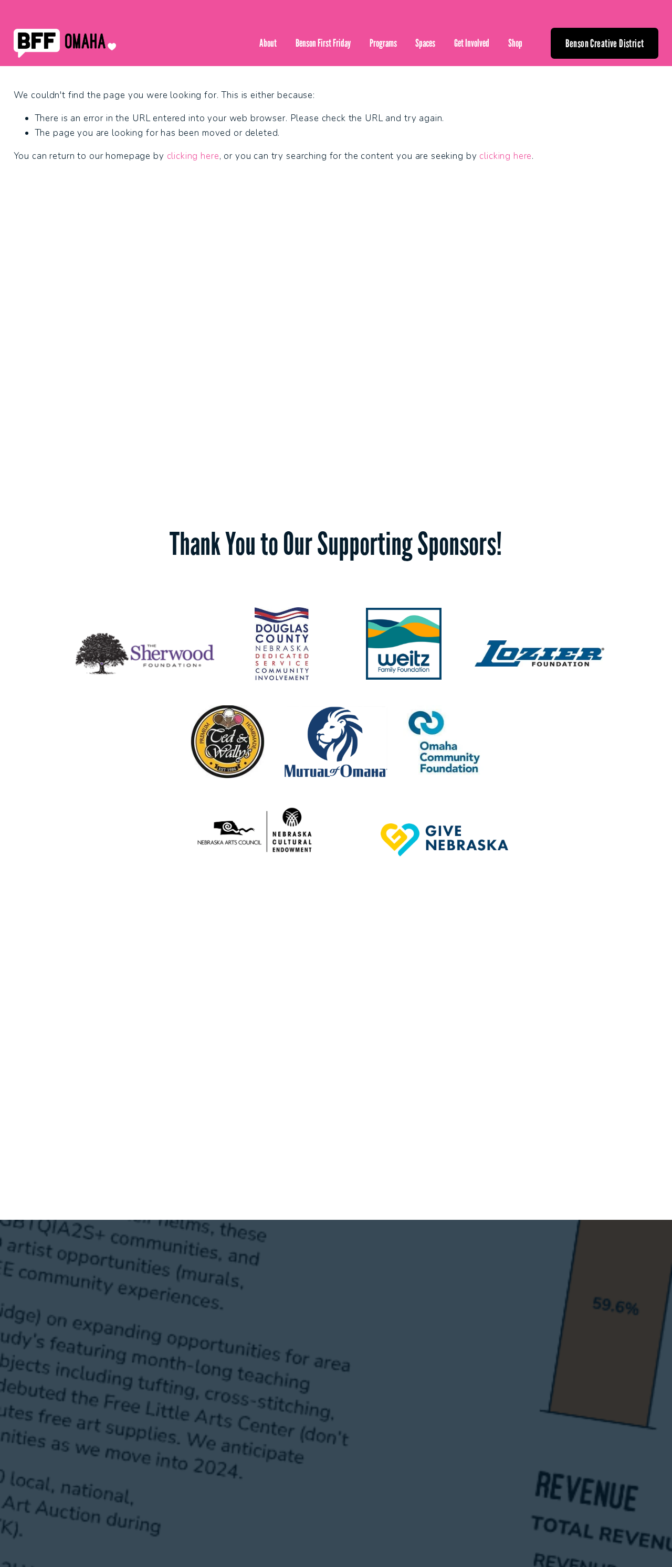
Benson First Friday (323, 43)
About (268, 43)
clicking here (193, 156)
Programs (383, 43)
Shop (515, 43)
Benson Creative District (604, 43)
